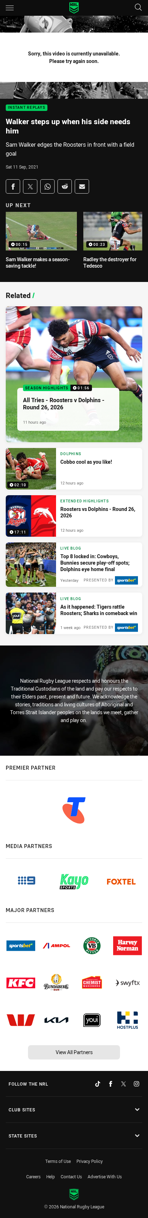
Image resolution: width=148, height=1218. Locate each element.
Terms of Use (58, 1161)
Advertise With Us (105, 1176)
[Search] (138, 7)
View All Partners (74, 1052)
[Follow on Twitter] (123, 1083)
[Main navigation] (10, 8)
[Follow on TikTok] (98, 1083)
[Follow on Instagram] (136, 1083)
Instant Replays (26, 108)
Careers (33, 1176)
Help (50, 1176)
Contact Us (71, 1176)
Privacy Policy (90, 1161)
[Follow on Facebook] (111, 1083)
